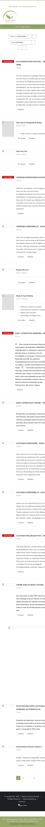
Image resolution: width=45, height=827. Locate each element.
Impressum (22, 801)
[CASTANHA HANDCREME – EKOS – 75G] (8, 449)
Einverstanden (14, 824)
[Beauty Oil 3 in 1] (8, 276)
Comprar (21, 257)
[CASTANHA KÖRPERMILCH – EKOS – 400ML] (8, 499)
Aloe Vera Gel (21, 151)
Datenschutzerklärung (29, 799)
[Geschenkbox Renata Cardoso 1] (8, 753)
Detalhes (21, 109)
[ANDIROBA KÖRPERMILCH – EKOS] (8, 233)
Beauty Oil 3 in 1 (22, 270)
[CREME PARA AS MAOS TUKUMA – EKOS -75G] (8, 591)
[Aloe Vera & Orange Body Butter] (8, 129)
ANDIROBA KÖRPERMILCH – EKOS (30, 226)
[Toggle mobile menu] (41, 13)
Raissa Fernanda (34, 796)
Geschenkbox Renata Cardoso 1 (29, 747)
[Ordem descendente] (34, 36)
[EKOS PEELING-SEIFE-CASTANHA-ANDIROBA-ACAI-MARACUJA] (8, 712)
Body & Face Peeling (24, 296)
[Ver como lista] (24, 48)
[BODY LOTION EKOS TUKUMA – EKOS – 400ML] (8, 409)
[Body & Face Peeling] (8, 302)
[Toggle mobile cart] (37, 13)
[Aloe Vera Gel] (8, 157)
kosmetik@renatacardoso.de (27, 6)
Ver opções (21, 138)
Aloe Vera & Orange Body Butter (29, 123)
